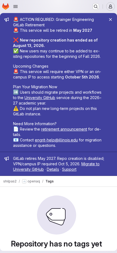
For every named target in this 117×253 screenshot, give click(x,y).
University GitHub (39, 97)
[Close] (110, 19)
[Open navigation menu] (15, 6)
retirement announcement (64, 129)
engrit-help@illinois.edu (56, 140)
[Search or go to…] (96, 6)
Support (69, 169)
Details (53, 169)
